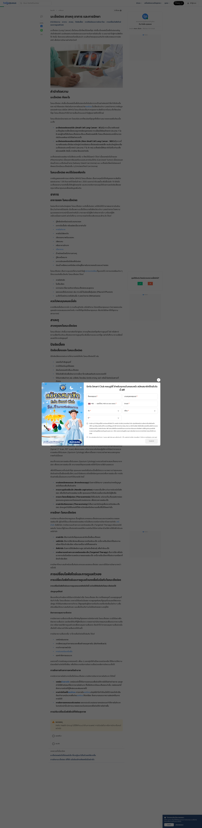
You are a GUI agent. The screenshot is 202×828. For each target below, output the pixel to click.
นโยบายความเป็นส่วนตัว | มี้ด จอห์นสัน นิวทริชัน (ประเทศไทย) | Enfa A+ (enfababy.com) (132, 437)
